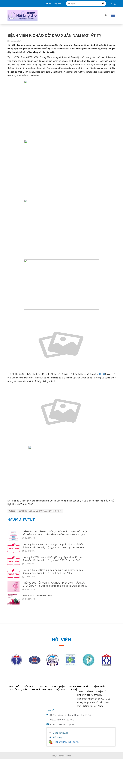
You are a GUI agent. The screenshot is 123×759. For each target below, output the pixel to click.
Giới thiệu (29, 686)
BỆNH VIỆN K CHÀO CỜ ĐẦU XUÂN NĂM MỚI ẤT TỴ (40, 511)
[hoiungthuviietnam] (23, 15)
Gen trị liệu (58, 686)
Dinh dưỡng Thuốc (79, 686)
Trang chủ (13, 686)
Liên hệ (48, 3)
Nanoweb (67, 755)
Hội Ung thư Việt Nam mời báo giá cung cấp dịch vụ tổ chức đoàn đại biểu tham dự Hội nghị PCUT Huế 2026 (52, 571)
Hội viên (57, 3)
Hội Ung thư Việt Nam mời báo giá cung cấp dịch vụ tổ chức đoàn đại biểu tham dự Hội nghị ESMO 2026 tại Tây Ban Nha (53, 546)
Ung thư (43, 686)
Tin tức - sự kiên (18, 689)
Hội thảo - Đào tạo (42, 689)
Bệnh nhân (99, 686)
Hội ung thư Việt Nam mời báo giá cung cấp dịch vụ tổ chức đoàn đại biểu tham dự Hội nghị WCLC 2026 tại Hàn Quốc (52, 559)
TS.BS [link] (102, 374)
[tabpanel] (17, 660)
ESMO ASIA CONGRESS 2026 (37, 595)
